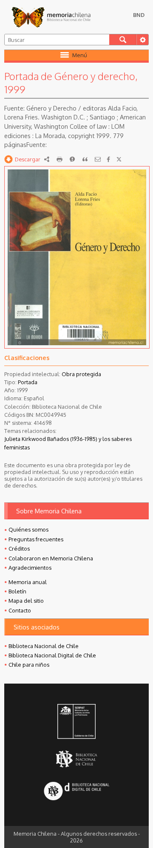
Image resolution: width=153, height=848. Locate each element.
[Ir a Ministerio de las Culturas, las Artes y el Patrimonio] (77, 722)
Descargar (27, 159)
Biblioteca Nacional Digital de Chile (52, 655)
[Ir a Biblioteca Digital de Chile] (77, 791)
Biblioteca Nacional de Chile (43, 646)
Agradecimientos (29, 567)
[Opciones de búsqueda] (142, 39)
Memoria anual (27, 582)
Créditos (19, 548)
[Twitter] (119, 159)
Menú (79, 55)
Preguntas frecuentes (35, 539)
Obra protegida (81, 374)
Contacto (19, 610)
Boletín (17, 591)
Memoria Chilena (51, 17)
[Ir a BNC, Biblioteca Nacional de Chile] (77, 759)
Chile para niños (28, 664)
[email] (98, 159)
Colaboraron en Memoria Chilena (50, 558)
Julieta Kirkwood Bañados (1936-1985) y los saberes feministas (68, 442)
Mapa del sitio (26, 600)
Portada (27, 382)
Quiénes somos (28, 529)
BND (138, 14)
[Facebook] (108, 159)
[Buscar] (122, 39)
